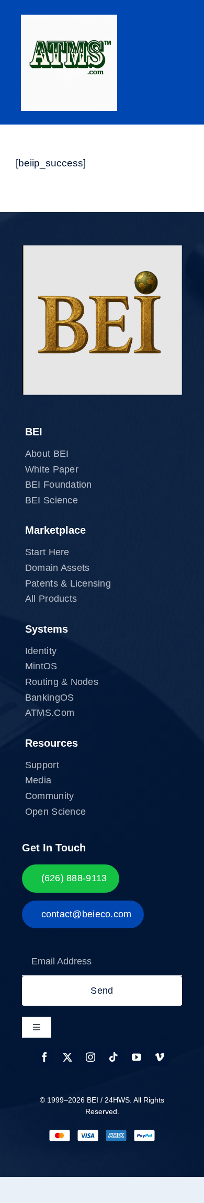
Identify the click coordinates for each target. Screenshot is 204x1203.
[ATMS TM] (69, 19)
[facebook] (44, 1057)
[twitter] (67, 1057)
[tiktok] (113, 1057)
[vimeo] (159, 1057)
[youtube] (136, 1057)
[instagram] (90, 1057)
